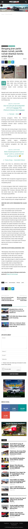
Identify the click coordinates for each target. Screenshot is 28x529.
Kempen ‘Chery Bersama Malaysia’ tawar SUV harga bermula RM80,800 (17, 467)
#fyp (20, 108)
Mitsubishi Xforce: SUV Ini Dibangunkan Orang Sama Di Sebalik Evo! (16, 311)
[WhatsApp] (9, 62)
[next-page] (5, 330)
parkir (23, 282)
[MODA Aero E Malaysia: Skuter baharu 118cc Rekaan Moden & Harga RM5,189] (5, 324)
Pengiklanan (6, 523)
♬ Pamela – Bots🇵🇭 (14, 114)
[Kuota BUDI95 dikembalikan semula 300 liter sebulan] (5, 460)
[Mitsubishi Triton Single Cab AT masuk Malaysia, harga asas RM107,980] (5, 474)
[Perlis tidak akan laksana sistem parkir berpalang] (5, 317)
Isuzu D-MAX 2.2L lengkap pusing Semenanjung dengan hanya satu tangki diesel (17, 481)
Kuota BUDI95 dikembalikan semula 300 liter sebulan (17, 459)
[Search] (26, 2)
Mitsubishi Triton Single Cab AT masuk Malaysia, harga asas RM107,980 (17, 474)
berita (6, 282)
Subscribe (6, 411)
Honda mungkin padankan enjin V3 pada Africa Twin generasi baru (17, 507)
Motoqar (18, 282)
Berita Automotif (9, 14)
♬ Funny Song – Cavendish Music (14, 160)
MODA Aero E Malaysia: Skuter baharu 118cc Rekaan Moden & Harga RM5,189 (17, 324)
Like (5, 404)
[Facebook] (2, 62)
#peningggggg (20, 110)
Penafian (21, 523)
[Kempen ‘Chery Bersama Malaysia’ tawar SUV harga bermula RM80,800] (5, 467)
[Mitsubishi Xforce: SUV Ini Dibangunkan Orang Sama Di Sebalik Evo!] (5, 310)
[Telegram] (12, 62)
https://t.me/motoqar (12, 274)
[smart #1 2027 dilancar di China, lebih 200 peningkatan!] (5, 488)
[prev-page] (2, 330)
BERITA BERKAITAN (6, 305)
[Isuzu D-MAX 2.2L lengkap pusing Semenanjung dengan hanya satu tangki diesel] (5, 481)
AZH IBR (5, 58)
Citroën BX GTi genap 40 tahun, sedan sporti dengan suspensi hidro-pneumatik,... (17, 445)
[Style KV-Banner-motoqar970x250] (14, 12)
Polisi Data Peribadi (14, 523)
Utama (2, 14)
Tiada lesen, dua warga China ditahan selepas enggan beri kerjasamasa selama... (18, 452)
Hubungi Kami (14, 524)
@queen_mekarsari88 (14, 103)
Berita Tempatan (12, 46)
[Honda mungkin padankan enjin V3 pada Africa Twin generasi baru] (5, 507)
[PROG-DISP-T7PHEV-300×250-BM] (14, 397)
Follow (14, 404)
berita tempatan (12, 282)
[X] (6, 62)
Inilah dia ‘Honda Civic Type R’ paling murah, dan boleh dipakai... (18, 500)
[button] (2, 2)
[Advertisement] (14, 30)
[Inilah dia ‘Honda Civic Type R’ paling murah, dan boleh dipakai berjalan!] (5, 500)
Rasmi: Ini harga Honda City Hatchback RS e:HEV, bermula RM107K (7, 299)
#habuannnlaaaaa (9, 110)
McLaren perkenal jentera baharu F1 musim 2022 (22, 299)
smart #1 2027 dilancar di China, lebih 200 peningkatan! (18, 487)
